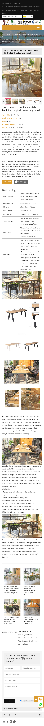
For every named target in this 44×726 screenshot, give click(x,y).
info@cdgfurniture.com (13, 3)
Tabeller (18, 34)
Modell (5, 128)
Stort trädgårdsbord (25, 635)
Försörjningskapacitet (10, 124)
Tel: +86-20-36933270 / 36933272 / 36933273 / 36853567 (21, 7)
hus (3, 34)
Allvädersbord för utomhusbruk (29, 638)
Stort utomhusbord (24, 632)
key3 (4, 121)
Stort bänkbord (23, 644)
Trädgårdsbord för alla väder (28, 641)
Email (7, 181)
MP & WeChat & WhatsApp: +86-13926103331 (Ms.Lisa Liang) (20, 11)
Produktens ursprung (10, 118)
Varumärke (6, 115)
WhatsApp (20, 181)
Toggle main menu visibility (38, 27)
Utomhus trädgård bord (31, 34)
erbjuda (9, 701)
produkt (10, 34)
